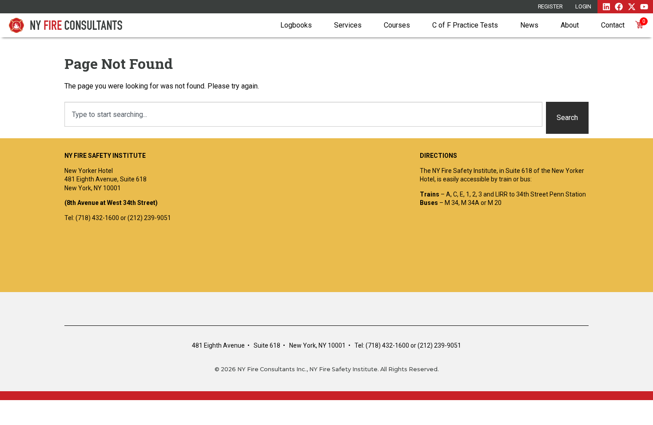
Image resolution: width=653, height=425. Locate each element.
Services (348, 25)
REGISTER (550, 6)
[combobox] (303, 114)
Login (583, 6)
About (570, 25)
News (529, 25)
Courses (397, 25)
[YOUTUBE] (644, 7)
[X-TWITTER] (631, 7)
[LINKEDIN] (606, 7)
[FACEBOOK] (619, 7)
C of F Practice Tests (465, 25)
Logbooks (296, 25)
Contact (613, 25)
